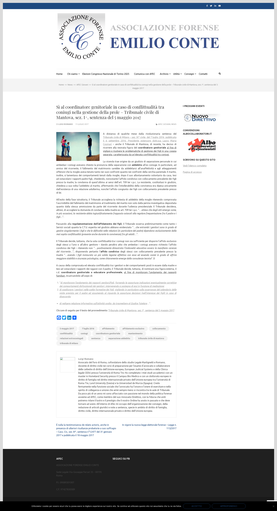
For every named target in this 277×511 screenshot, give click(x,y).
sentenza (95, 338)
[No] (273, 506)
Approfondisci (228, 506)
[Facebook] (207, 6)
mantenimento (135, 333)
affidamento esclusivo (133, 328)
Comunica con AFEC (144, 74)
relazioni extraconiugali (71, 338)
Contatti (203, 74)
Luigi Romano (65, 124)
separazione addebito (119, 338)
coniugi (84, 333)
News (173, 124)
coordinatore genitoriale (108, 333)
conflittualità (66, 333)
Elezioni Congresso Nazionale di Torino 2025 (105, 74)
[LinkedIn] (215, 6)
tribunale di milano (69, 343)
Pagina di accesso (192, 172)
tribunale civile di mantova (151, 338)
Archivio (164, 74)
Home (59, 74)
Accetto (197, 506)
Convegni (189, 74)
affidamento (108, 328)
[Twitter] (211, 6)
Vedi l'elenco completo (195, 165)
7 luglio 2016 (88, 328)
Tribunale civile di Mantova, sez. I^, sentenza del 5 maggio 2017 (141, 310)
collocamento (159, 328)
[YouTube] (219, 6)
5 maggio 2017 (67, 328)
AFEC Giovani (164, 124)
